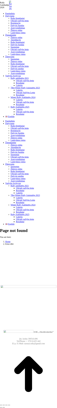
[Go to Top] (28, 402)
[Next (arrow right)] (4, 407)
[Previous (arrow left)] (1, 407)
